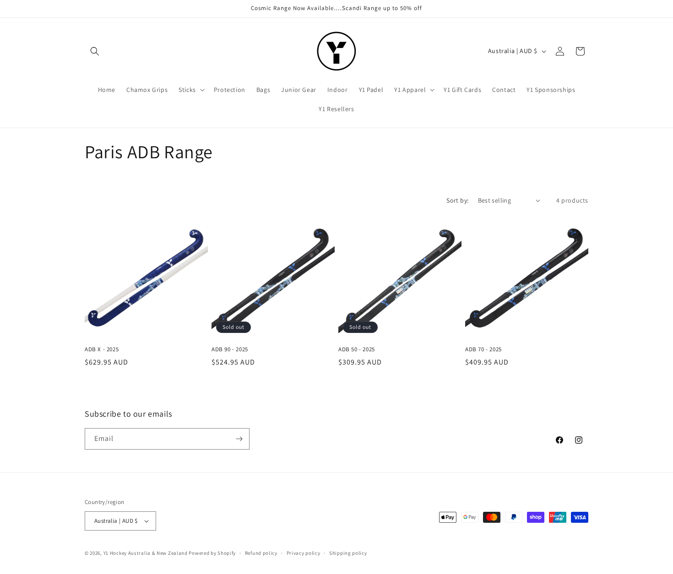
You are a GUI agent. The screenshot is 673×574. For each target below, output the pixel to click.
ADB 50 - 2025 (356, 349)
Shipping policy (348, 553)
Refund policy (261, 553)
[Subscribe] (239, 439)
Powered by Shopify (212, 553)
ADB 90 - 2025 (230, 349)
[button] (95, 51)
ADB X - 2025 (102, 349)
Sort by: (457, 200)
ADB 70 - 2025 (483, 349)
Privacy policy (303, 553)
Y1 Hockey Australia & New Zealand (145, 553)
